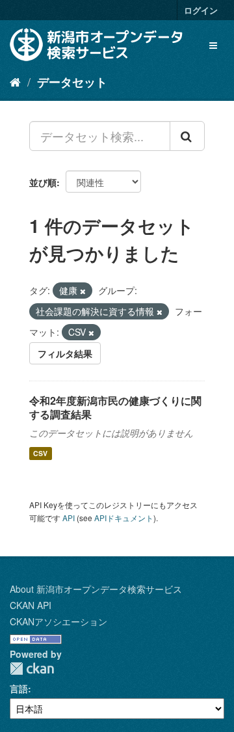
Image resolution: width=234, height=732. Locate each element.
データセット (72, 82)
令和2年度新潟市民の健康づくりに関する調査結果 (115, 407)
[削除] (83, 291)
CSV (40, 453)
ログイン (201, 10)
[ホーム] (15, 81)
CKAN (32, 668)
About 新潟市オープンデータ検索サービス (96, 588)
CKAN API (30, 605)
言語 (19, 688)
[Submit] (187, 136)
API (68, 517)
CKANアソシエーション (58, 621)
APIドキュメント (123, 517)
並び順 (43, 182)
